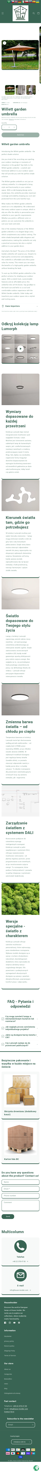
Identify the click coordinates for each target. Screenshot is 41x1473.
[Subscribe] (32, 1424)
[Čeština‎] (12, 2)
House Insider (17, 1460)
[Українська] (37, 2)
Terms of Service (10, 1355)
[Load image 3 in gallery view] (31, 90)
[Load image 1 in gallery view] (10, 90)
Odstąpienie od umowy (12, 1393)
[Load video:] (20, 348)
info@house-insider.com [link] (19, 1290)
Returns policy (9, 1346)
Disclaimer (8, 1336)
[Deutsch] (20, 2)
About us (7, 1369)
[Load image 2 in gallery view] (20, 90)
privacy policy (9, 1341)
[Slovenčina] (30, 2)
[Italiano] (23, 2)
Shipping (11, 119)
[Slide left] (2, 90)
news (6, 1384)
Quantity (4, 123)
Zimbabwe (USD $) (19, 1442)
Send (8, 1216)
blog (5, 1388)
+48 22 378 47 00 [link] (19, 1261)
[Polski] (27, 2)
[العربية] (9, 2)
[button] (2, 13)
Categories (8, 1374)
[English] (16, 2)
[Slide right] (38, 90)
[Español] (34, 2)
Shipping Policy (9, 1351)
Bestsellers (8, 1379)
